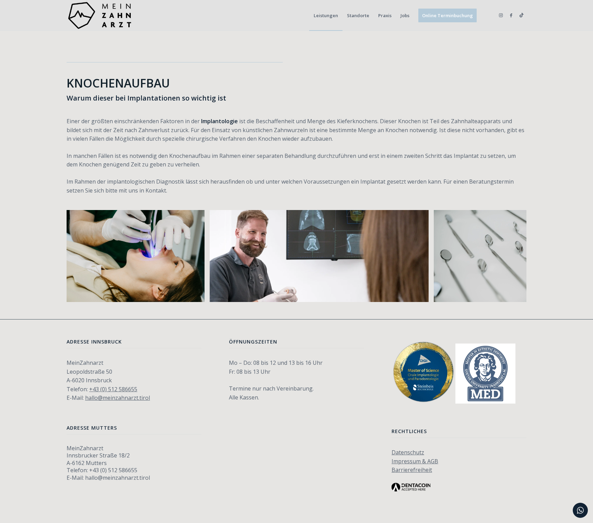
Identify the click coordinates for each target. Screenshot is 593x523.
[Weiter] (511, 256)
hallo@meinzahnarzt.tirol (117, 398)
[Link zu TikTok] (521, 15)
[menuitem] (325, 15)
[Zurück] (82, 256)
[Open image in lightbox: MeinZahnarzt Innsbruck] (421, 294)
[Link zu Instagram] (501, 15)
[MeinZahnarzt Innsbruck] (100, 15)
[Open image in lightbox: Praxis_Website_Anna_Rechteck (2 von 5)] (197, 294)
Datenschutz (408, 452)
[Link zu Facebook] (511, 15)
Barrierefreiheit (412, 470)
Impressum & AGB (415, 461)
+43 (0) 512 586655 (113, 389)
